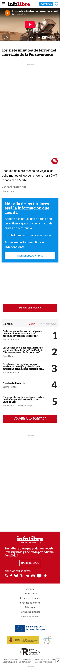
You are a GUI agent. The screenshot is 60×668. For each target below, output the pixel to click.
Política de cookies (30, 616)
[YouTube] (39, 576)
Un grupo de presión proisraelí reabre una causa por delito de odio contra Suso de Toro (23, 399)
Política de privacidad (30, 612)
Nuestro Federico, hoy (15, 383)
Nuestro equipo (30, 593)
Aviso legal (30, 607)
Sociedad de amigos (30, 603)
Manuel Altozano (11, 339)
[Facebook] (11, 576)
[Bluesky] (16, 576)
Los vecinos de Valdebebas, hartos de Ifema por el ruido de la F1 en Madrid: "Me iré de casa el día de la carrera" (23, 350)
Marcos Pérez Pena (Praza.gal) (18, 405)
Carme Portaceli (10, 387)
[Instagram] (33, 576)
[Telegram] (27, 576)
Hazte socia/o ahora (30, 256)
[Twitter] (22, 576)
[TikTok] (45, 576)
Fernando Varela (11, 372)
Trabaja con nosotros (30, 598)
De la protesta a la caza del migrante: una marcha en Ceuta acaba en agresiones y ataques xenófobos (23, 333)
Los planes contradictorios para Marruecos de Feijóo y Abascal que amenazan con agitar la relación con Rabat (23, 368)
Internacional (8, 191)
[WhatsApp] (6, 576)
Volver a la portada (30, 418)
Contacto (30, 589)
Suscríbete (46, 4)
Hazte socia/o (30, 563)
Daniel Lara (8, 356)
